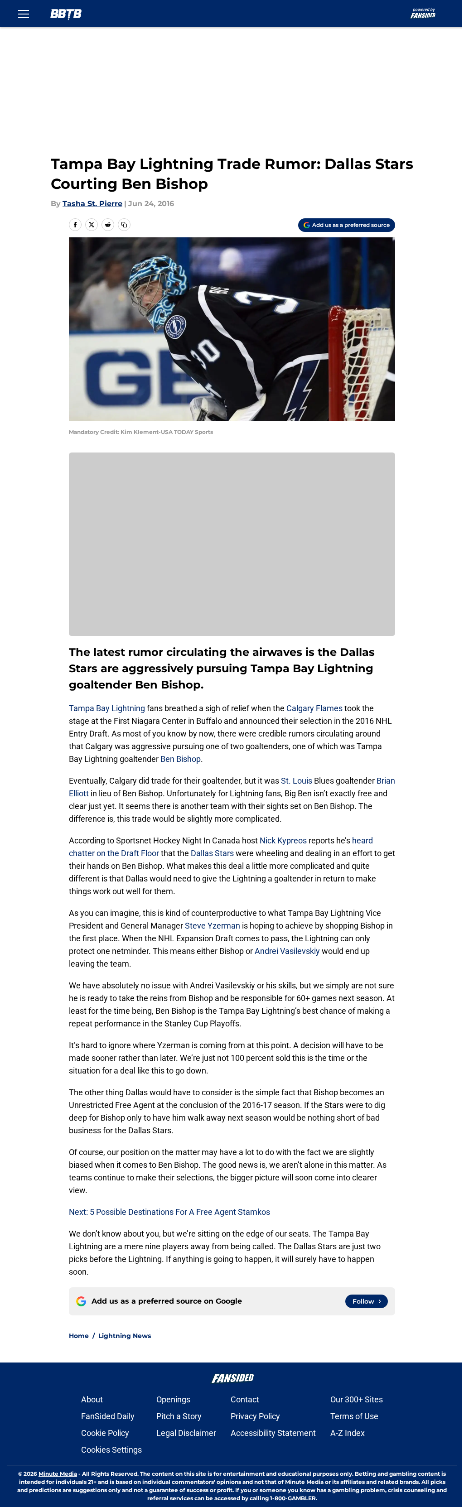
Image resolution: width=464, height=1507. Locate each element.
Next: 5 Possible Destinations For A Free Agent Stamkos (169, 1212)
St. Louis (296, 780)
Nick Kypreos (283, 840)
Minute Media (58, 1473)
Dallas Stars (212, 853)
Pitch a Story (179, 1416)
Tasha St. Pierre (92, 203)
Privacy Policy (255, 1416)
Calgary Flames (314, 708)
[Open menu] (23, 13)
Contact (245, 1399)
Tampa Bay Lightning (107, 708)
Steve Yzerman (212, 925)
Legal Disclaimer (186, 1433)
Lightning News (124, 1336)
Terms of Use (354, 1416)
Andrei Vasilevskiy (287, 951)
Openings (173, 1399)
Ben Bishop (180, 759)
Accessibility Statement (273, 1433)
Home (79, 1336)
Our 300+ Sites (356, 1399)
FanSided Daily (108, 1416)
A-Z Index (347, 1433)
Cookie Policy (105, 1433)
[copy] (124, 224)
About (92, 1399)
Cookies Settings (111, 1449)
